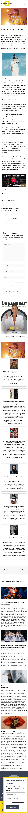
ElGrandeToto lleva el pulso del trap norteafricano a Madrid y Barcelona (14, 477)
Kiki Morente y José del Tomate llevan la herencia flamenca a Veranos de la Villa (14, 507)
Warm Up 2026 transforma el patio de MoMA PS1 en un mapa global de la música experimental (14, 442)
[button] (9, 223)
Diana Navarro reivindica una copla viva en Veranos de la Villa (14, 402)
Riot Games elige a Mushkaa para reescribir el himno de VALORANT (14, 372)
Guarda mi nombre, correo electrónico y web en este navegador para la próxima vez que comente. (14, 285)
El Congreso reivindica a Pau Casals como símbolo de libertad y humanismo (14, 538)
